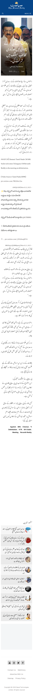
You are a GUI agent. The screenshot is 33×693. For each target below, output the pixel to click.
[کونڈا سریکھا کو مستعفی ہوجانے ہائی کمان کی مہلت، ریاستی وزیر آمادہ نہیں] (28, 616)
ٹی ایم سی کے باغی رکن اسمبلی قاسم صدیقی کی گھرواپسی (13, 607)
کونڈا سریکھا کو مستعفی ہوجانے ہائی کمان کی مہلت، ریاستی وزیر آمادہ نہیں (14, 616)
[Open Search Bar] (3, 13)
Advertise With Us (16, 674)
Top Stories (19, 66)
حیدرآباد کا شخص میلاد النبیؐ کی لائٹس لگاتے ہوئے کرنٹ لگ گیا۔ (14, 589)
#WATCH (4, 158)
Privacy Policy (20, 678)
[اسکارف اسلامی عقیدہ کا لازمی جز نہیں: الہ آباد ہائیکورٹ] (28, 580)
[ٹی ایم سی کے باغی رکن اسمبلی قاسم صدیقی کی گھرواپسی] (28, 607)
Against (13, 427)
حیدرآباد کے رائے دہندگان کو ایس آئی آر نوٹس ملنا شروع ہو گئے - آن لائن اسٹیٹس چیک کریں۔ (14, 540)
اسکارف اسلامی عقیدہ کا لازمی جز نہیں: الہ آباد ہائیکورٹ (13, 579)
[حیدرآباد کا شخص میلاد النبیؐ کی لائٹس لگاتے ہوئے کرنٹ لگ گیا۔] (28, 589)
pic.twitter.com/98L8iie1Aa (11, 180)
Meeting (15, 432)
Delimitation (12, 429)
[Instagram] (14, 663)
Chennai (26, 427)
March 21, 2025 (26, 245)
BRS (19, 427)
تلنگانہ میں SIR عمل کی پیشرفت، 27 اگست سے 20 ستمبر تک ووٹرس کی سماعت (13, 598)
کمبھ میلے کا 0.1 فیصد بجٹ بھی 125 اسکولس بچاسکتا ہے (15, 559)
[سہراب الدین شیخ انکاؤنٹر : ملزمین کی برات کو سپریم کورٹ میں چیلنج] (28, 530)
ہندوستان (12, 66)
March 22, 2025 (26, 187)
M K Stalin (27, 429)
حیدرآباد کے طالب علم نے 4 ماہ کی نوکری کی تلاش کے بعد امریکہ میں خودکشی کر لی (14, 550)
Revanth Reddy (26, 432)
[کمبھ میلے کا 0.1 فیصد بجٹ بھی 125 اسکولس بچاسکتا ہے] (28, 559)
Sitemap (10, 678)
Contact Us (12, 670)
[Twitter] (18, 663)
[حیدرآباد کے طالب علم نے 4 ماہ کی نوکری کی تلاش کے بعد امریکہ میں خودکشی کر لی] (28, 550)
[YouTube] (9, 663)
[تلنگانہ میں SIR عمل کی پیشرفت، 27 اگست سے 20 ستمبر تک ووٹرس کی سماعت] (28, 598)
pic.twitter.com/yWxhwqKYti (16, 238)
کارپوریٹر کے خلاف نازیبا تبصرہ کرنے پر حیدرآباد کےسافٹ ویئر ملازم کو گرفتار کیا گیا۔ (14, 570)
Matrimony (21, 670)
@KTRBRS (27, 217)
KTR (20, 429)
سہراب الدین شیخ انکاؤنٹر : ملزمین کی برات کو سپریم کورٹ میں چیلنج (14, 530)
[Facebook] (23, 663)
